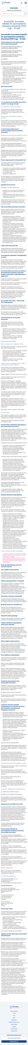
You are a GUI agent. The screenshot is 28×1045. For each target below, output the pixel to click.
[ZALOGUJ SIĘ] (21, 3)
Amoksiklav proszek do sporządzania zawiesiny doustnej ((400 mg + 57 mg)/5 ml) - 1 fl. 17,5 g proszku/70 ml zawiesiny (14, 555)
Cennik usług (14, 1029)
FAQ (14, 1015)
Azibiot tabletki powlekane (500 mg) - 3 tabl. (14, 558)
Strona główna (14, 1011)
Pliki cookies (14, 1024)
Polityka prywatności (14, 1022)
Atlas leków (14, 1031)
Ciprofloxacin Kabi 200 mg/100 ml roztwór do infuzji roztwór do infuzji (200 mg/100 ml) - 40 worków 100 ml (14, 561)
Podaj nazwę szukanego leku (14, 10)
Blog (14, 1018)
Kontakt (14, 1026)
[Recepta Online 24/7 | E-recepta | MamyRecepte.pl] (6, 3)
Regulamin (14, 1020)
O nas (14, 1013)
